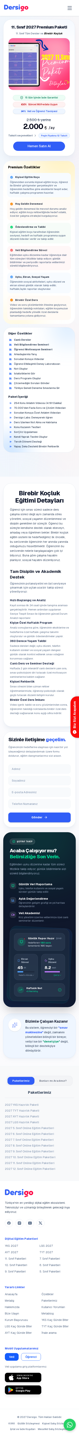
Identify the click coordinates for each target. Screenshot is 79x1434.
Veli (11, 1357)
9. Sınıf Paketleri (15, 1271)
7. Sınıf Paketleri (50, 1258)
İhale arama (49, 1333)
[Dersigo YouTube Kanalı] (30, 1223)
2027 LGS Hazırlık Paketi (22, 1122)
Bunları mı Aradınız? (53, 1080)
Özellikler (48, 1294)
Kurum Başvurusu (16, 1320)
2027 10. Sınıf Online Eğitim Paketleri (30, 1157)
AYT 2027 (11, 1252)
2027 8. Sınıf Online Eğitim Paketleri (29, 1145)
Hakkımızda (12, 1307)
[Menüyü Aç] (69, 8)
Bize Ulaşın (12, 1313)
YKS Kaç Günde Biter (55, 1320)
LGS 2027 (46, 1246)
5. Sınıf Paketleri (50, 1271)
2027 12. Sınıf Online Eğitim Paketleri (30, 1169)
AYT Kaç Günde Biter (18, 1333)
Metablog (48, 1313)
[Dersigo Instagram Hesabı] (19, 1223)
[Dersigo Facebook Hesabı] (9, 1223)
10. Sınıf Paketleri (16, 1265)
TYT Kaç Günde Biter (55, 1326)
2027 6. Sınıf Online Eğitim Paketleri (29, 1134)
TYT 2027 (46, 1252)
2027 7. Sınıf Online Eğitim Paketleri (29, 1140)
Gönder (36, 817)
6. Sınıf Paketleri (50, 1265)
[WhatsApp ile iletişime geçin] (70, 1425)
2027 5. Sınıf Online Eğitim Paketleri (29, 1128)
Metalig (9, 1300)
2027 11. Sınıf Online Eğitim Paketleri (29, 1163)
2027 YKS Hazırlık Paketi (22, 1105)
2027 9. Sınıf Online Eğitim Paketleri (29, 1151)
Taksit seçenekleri (20, 135)
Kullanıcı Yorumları (53, 1307)
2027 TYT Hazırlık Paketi (22, 1110)
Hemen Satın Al (39, 146)
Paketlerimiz (21, 1080)
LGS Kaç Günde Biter (18, 1326)
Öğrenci (31, 1357)
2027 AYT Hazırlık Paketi (22, 1116)
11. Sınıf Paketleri (15, 1258)
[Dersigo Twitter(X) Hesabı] (40, 1223)
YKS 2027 (11, 1246)
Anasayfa (11, 1294)
